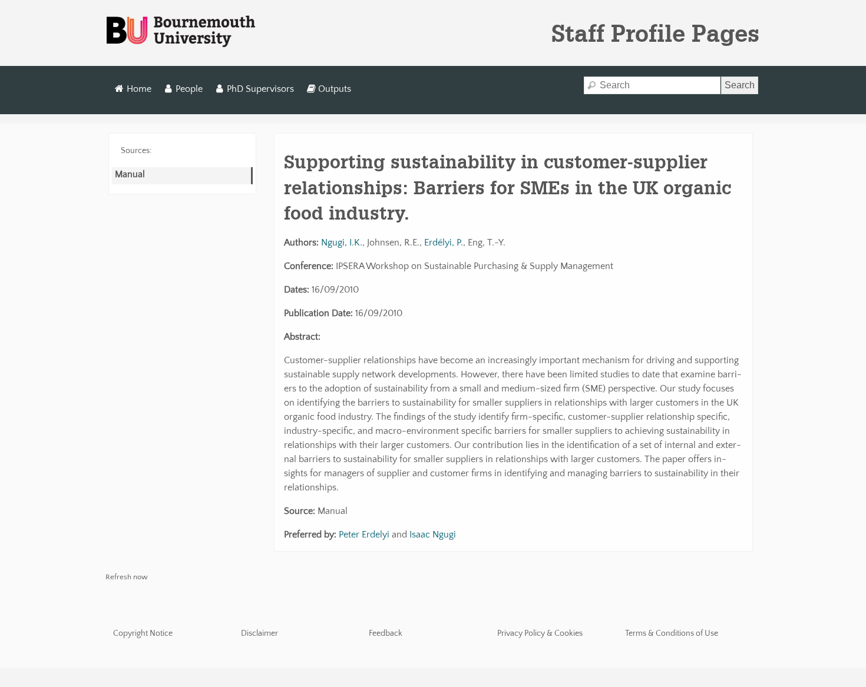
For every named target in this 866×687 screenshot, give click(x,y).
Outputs (334, 89)
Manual (130, 174)
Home (139, 89)
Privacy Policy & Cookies (540, 633)
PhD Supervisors (260, 89)
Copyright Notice (143, 633)
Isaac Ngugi (432, 534)
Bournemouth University (181, 31)
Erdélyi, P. (443, 242)
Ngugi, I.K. (341, 242)
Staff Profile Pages (655, 33)
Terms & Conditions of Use (671, 633)
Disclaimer (259, 633)
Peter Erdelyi (364, 534)
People (189, 89)
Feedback (385, 633)
